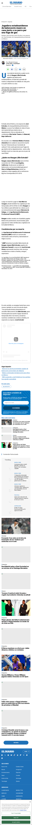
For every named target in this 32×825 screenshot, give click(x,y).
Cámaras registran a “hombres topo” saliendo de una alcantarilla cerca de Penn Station (21, 488)
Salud (3, 775)
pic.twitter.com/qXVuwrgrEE (9, 90)
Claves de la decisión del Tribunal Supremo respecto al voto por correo (21, 498)
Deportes (10, 21)
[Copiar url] (24, 69)
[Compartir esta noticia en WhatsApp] (8, 69)
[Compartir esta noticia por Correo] (20, 69)
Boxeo (15, 435)
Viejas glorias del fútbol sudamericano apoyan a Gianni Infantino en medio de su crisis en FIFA (21, 446)
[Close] (30, 802)
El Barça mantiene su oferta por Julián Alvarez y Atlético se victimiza (15, 649)
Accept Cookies (16, 822)
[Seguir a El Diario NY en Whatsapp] (26, 755)
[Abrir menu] (2, 3)
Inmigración (19, 769)
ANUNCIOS (18, 799)
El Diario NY (4, 21)
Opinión (18, 781)
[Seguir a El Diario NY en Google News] (17, 755)
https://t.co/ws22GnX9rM (13, 257)
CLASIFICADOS (5, 790)
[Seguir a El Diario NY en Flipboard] (20, 755)
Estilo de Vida (5, 778)
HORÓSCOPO (19, 796)
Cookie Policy (23, 810)
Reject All (16, 817)
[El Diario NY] (16, 3)
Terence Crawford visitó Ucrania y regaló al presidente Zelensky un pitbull (21, 438)
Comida (18, 775)
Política (16, 495)
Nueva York (17, 462)
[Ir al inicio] (8, 751)
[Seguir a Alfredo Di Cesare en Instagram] (12, 65)
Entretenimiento (6, 772)
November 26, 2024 (7, 268)
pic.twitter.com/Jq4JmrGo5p (21, 266)
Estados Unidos (20, 766)
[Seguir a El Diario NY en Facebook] (2, 755)
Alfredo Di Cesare (13, 62)
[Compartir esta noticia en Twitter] (16, 69)
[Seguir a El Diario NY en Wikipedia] (23, 755)
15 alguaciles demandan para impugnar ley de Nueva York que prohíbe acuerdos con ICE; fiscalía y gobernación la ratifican (21, 477)
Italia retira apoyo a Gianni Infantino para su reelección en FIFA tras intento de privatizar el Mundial (16, 703)
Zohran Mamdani (6, 6)
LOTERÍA (4, 799)
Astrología (17, 505)
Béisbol (15, 420)
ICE (25, 6)
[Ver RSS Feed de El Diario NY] (2, 758)
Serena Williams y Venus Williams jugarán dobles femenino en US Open (15, 676)
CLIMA (3, 796)
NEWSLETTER (19, 790)
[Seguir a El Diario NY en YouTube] (11, 755)
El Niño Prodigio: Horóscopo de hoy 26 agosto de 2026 (19, 509)
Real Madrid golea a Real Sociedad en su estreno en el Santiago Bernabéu (21, 431)
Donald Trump (18, 6)
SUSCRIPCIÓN (19, 793)
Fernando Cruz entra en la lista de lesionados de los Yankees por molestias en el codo (21, 423)
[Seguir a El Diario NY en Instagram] (8, 755)
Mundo (3, 769)
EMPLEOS (4, 793)
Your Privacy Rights (16, 813)
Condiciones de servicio (21, 413)
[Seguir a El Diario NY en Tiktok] (14, 755)
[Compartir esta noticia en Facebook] (12, 69)
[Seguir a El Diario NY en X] (5, 755)
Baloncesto (6, 386)
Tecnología (4, 781)
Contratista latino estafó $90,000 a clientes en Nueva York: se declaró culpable (20, 466)
